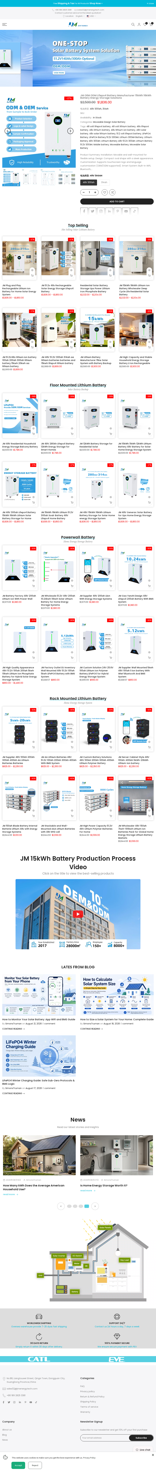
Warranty (85, 1412)
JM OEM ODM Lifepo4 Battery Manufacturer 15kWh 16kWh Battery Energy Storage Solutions (115, 97)
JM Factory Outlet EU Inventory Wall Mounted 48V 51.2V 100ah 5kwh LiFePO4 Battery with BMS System (58, 672)
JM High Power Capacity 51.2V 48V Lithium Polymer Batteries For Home (96, 828)
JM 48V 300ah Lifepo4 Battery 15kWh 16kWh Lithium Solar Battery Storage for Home (19, 515)
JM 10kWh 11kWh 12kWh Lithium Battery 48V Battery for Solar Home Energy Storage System (134, 446)
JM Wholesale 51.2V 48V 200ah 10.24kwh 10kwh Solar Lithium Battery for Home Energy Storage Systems (58, 600)
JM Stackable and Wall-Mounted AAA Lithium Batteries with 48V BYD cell (58, 828)
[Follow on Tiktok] (134, 211)
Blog (4, 1434)
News (5, 1439)
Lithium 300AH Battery (131, 137)
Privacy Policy (89, 1457)
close (6, 3)
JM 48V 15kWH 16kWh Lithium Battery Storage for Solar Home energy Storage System (97, 515)
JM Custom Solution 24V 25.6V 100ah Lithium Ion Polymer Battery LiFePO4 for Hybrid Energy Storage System (96, 672)
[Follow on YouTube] (126, 211)
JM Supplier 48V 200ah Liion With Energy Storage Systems (96, 597)
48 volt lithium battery (124, 126)
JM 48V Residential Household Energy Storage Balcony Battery (20, 445)
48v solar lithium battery (102, 133)
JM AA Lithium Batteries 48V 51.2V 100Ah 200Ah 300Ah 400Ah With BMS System (58, 760)
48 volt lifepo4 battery (99, 126)
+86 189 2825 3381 (63, 10)
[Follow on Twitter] (92, 211)
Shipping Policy (88, 1401)
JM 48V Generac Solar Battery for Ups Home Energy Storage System (135, 515)
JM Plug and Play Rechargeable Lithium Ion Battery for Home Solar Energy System (19, 290)
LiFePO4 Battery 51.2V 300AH (104, 137)
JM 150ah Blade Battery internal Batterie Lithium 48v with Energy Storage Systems (19, 828)
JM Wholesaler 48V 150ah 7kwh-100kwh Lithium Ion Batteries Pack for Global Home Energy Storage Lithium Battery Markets (136, 831)
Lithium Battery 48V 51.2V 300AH (118, 140)
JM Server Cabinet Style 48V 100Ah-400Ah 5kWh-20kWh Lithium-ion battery (133, 760)
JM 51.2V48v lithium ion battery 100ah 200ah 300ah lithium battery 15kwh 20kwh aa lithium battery (19, 362)
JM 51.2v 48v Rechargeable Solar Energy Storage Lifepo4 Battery (57, 288)
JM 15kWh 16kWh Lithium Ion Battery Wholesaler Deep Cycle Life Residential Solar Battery (134, 290)
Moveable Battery (119, 144)
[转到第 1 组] (69, 1206)
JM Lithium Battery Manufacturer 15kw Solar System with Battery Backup (95, 360)
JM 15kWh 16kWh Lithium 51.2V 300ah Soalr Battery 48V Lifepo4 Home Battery (57, 515)
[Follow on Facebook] (84, 211)
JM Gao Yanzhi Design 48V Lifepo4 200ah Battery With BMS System (135, 598)
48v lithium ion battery (123, 129)
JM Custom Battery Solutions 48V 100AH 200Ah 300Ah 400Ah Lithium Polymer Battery (97, 760)
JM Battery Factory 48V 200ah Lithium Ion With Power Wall (19, 597)
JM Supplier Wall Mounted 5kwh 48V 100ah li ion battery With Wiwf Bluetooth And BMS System (135, 672)
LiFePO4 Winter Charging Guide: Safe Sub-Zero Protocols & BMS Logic (38, 1082)
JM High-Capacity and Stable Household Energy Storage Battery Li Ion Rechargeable (135, 360)
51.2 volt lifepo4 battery (129, 133)
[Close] (152, 1454)
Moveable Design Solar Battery (109, 122)
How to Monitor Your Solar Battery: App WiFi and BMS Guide (38, 1019)
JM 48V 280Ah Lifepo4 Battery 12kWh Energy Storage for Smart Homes (57, 446)
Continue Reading (12, 1028)
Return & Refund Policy (92, 1396)
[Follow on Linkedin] (109, 211)
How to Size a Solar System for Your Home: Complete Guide (117, 1019)
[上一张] (61, 1206)
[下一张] (95, 1206)
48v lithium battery (99, 129)
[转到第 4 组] (86, 1206)
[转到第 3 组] (81, 1206)
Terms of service (89, 1406)
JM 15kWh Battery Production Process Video (78, 862)
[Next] (70, 131)
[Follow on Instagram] (101, 211)
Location (70, 16)
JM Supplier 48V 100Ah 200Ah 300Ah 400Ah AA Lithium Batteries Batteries (18, 760)
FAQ (82, 1386)
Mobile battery (101, 144)
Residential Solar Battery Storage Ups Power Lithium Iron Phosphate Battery (95, 288)
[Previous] (8, 131)
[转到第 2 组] (75, 1206)
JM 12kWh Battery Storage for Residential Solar (96, 445)
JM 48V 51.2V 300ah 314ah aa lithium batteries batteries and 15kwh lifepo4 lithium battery (58, 360)
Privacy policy (87, 1391)
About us (7, 1429)
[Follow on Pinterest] (117, 211)
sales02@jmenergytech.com (90, 10)
